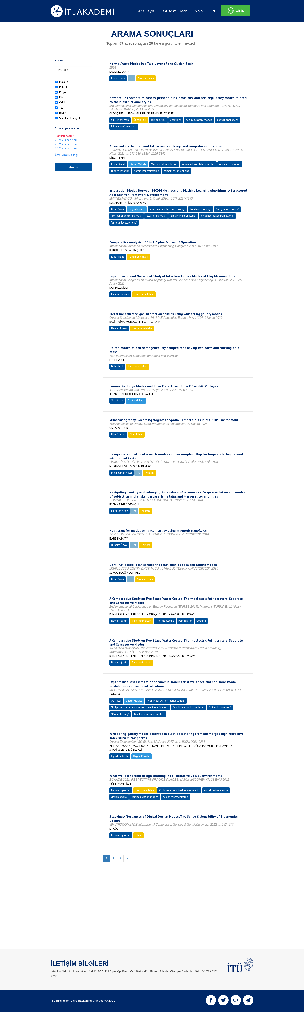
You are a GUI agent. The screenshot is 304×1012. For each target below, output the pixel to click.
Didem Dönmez (120, 294)
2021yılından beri (66, 148)
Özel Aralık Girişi (66, 155)
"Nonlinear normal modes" (148, 714)
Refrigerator (185, 621)
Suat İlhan (117, 400)
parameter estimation (146, 171)
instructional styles (227, 120)
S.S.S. (199, 11)
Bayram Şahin (119, 621)
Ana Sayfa (146, 11)
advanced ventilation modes (198, 164)
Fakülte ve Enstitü (174, 11)
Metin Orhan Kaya (121, 473)
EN (212, 11)
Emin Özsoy (118, 78)
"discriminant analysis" (183, 216)
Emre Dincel (118, 164)
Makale (63, 82)
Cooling (201, 621)
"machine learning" (200, 209)
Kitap (62, 97)
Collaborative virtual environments (179, 790)
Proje (62, 92)
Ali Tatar (116, 700)
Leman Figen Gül (120, 790)
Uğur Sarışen (118, 434)
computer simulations (176, 171)
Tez (61, 107)
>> (127, 858)
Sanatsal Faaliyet (69, 118)
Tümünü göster (64, 136)
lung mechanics (120, 171)
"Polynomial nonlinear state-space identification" (139, 707)
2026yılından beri (66, 140)
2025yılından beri (66, 144)
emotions (175, 120)
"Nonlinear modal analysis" (188, 707)
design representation (175, 797)
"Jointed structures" (220, 707)
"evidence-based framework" (217, 216)
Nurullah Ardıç (119, 511)
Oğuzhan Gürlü (120, 756)
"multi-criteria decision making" (167, 209)
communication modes (144, 797)
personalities (158, 120)
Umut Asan (117, 209)
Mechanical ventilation (164, 164)
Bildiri (62, 113)
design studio (119, 797)
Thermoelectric (165, 621)
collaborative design (216, 790)
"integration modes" (227, 209)
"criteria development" (124, 222)
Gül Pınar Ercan (120, 120)
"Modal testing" (120, 714)
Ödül (62, 102)
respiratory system (230, 164)
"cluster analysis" (156, 216)
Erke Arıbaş (117, 256)
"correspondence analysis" (126, 216)
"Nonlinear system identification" (166, 700)
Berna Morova (119, 328)
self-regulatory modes (199, 120)
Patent (63, 87)
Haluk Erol (117, 366)
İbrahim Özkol (119, 545)
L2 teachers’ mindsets (123, 126)
